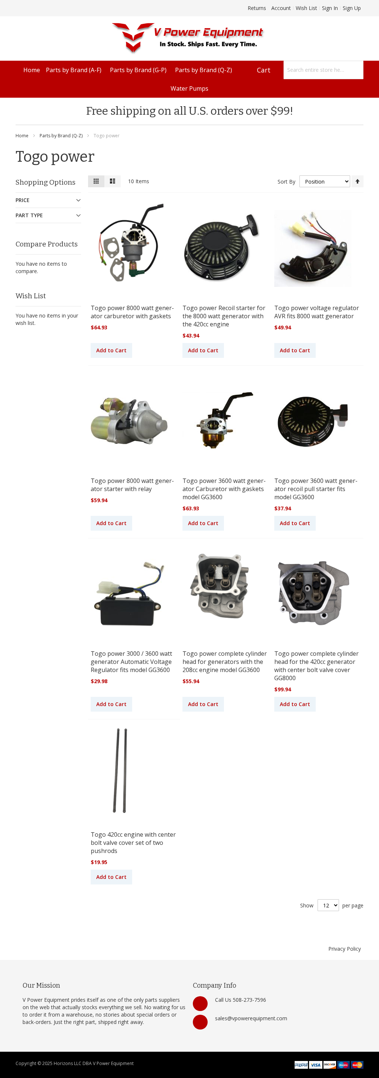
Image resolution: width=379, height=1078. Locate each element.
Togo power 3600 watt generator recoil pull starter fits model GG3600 (316, 489)
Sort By (286, 181)
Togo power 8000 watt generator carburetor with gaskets (132, 312)
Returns (257, 7)
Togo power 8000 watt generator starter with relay (132, 485)
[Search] (354, 70)
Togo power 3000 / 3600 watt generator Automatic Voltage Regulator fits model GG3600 (131, 661)
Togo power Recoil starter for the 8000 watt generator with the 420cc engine (223, 316)
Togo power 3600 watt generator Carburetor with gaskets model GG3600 (224, 489)
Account (281, 7)
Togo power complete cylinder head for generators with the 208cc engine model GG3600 (224, 661)
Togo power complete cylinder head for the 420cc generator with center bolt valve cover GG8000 (316, 665)
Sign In (330, 7)
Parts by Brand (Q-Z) (62, 135)
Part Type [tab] (29, 215)
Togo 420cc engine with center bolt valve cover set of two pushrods (133, 842)
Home (23, 135)
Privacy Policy (344, 948)
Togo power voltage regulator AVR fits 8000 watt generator (316, 312)
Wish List (306, 7)
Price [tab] (23, 200)
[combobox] (323, 70)
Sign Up (352, 7)
